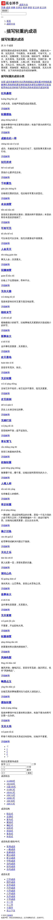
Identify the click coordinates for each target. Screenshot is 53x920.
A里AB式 (11, 787)
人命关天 (6, 249)
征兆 (12, 87)
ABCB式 (11, 801)
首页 (9, 21)
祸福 (30, 82)
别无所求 (6, 162)
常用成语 (11, 846)
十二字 (10, 905)
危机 (14, 85)
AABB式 (11, 781)
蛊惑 (27, 85)
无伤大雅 (6, 291)
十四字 (10, 908)
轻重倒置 (6, 636)
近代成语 (11, 866)
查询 (29, 773)
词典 (13, 7)
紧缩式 (10, 822)
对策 (47, 87)
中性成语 (11, 861)
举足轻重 (6, 504)
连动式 (10, 831)
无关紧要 (6, 615)
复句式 (10, 819)
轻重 (38, 82)
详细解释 (5, 108)
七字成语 (11, 891)
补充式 (10, 836)
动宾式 (10, 828)
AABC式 (11, 789)
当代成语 (11, 863)
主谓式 (10, 816)
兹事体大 (6, 594)
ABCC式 (11, 804)
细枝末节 (6, 312)
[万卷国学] (10, 5)
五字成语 (11, 885)
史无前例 (6, 399)
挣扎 (5, 85)
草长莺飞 (6, 441)
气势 (20, 87)
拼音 (30, 7)
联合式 (10, 814)
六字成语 (11, 888)
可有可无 (6, 228)
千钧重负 (6, 183)
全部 (3, 82)
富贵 (49, 85)
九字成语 (11, 896)
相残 (47, 82)
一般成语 (11, 849)
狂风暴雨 (6, 93)
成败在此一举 (9, 138)
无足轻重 (6, 378)
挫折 (23, 85)
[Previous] (8, 747)
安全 (36, 85)
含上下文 (11, 910)
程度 (34, 87)
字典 (3, 7)
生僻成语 (11, 852)
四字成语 (11, 882)
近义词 (36, 7)
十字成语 (11, 899)
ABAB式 (11, 784)
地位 (7, 87)
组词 (25, 7)
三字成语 (11, 879)
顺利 (40, 85)
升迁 (44, 85)
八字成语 (11, 893)
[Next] (8, 757)
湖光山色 (6, 573)
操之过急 (6, 531)
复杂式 (10, 834)
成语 (8, 7)
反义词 (43, 7)
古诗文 (19, 7)
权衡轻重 (6, 462)
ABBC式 (11, 798)
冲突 (43, 82)
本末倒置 (6, 204)
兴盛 (31, 85)
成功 (8, 82)
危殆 (10, 85)
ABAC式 (11, 792)
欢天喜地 (6, 357)
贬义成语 (11, 858)
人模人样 (6, 483)
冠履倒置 (6, 270)
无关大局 (6, 726)
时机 (16, 87)
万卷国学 (9, 915)
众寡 (34, 82)
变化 (25, 87)
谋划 (42, 87)
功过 (21, 82)
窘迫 (18, 85)
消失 (29, 87)
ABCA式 (11, 795)
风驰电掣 (6, 657)
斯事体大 (6, 336)
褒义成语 (11, 855)
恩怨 (25, 82)
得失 (17, 82)
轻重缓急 (6, 114)
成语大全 (23, 5)
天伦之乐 (6, 552)
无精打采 (6, 420)
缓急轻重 (6, 702)
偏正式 (10, 825)
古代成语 (11, 869)
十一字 (10, 902)
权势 (3, 87)
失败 (12, 82)
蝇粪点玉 (6, 681)
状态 (38, 87)
